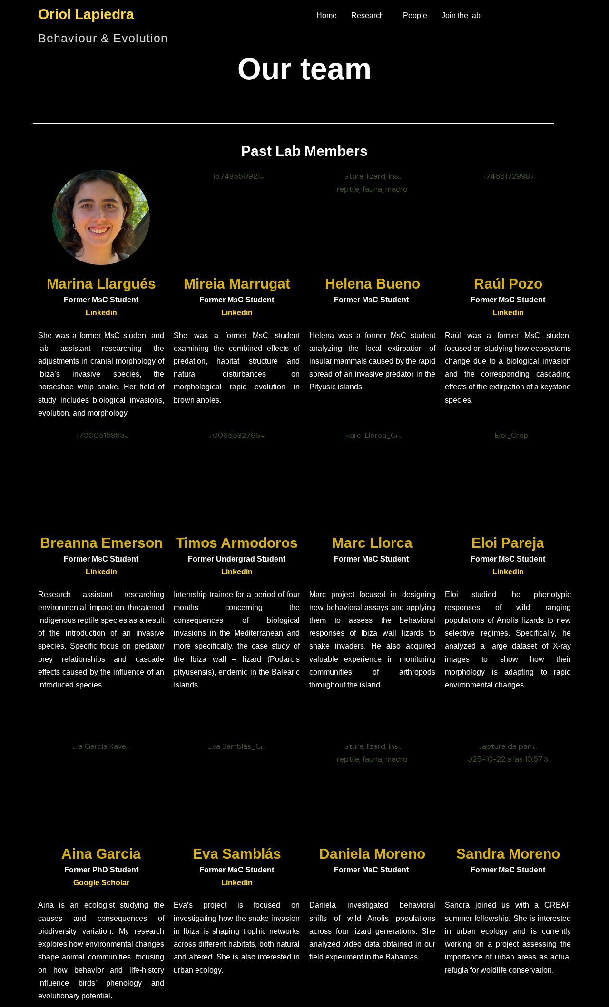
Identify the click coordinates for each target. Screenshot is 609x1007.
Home (326, 15)
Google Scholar (101, 883)
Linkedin (101, 313)
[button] (370, 16)
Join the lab (461, 15)
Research (367, 15)
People (415, 15)
